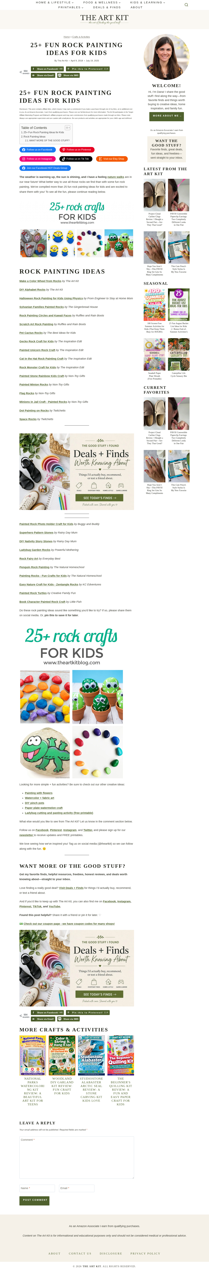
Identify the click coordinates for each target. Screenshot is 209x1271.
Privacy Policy (145, 1253)
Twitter (87, 830)
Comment (28, 1139)
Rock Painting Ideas (34, 136)
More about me (166, 115)
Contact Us (80, 1253)
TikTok (37, 906)
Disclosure (111, 1253)
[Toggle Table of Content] (66, 127)
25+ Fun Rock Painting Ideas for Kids (44, 132)
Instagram (70, 830)
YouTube (54, 906)
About (137, 7)
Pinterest (56, 830)
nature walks (115, 177)
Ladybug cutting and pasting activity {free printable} (59, 812)
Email (64, 1188)
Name (25, 1188)
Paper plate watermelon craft (44, 807)
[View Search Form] (186, 5)
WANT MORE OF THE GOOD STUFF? (49, 140)
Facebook (42, 830)
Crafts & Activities (81, 37)
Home (67, 37)
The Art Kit (63, 60)
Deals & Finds (107, 7)
